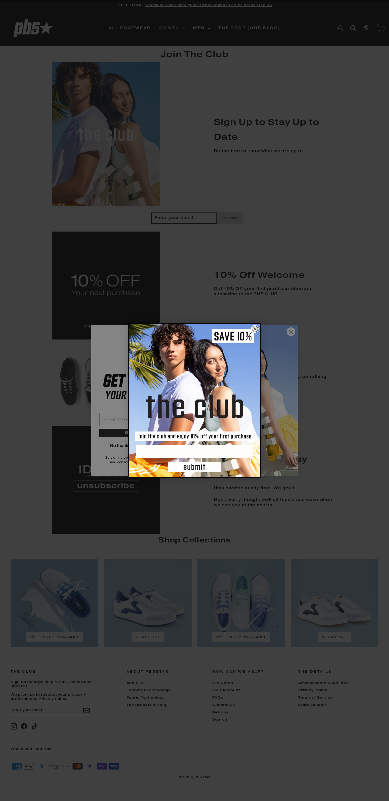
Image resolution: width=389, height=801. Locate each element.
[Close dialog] (255, 329)
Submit (194, 468)
